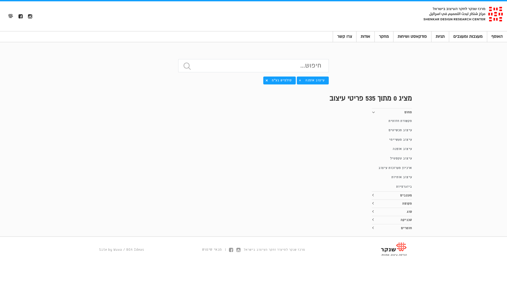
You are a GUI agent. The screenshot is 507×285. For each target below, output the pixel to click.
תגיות (440, 36)
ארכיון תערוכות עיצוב (395, 168)
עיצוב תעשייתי (400, 139)
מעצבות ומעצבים (468, 36)
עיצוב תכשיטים (400, 130)
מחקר (384, 36)
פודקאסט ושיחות (412, 36)
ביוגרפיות (404, 186)
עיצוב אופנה (402, 149)
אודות (365, 36)
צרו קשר (344, 36)
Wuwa (117, 249)
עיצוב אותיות (401, 177)
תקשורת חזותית (400, 121)
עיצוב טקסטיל (401, 158)
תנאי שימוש (212, 249)
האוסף (497, 36)
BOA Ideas (135, 249)
